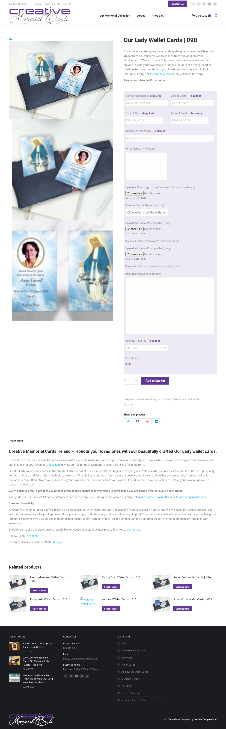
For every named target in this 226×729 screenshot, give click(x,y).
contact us (133, 529)
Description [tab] (16, 441)
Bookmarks (162, 497)
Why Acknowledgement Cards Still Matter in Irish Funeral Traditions (36, 661)
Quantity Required (142, 340)
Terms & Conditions (131, 693)
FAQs (124, 643)
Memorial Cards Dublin (133, 700)
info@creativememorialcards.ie (80, 658)
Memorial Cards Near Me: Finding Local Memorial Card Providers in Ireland (38, 679)
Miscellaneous (142, 399)
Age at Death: (186, 95)
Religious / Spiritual (160, 399)
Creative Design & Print (205, 719)
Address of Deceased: (145, 131)
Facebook (31, 536)
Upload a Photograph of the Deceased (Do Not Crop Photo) (160, 187)
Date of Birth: (139, 113)
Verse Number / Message (140, 148)
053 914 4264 (20, 4)
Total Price (131, 358)
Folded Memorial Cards (133, 650)
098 (131, 404)
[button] (10, 38)
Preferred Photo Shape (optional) (144, 205)
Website (58, 542)
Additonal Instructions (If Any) (143, 273)
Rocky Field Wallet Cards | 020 (192, 577)
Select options (39, 590)
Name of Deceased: (143, 95)
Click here (54, 464)
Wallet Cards (177, 399)
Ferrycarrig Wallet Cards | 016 (48, 599)
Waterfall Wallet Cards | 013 (119, 599)
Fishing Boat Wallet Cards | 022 (121, 577)
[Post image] (14, 646)
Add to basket (155, 380)
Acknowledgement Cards (191, 497)
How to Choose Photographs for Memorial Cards (38, 645)
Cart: (203, 15)
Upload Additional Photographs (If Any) (148, 223)
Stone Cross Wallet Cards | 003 (192, 599)
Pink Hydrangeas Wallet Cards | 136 (49, 578)
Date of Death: (186, 113)
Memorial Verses (160, 74)
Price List (126, 685)
